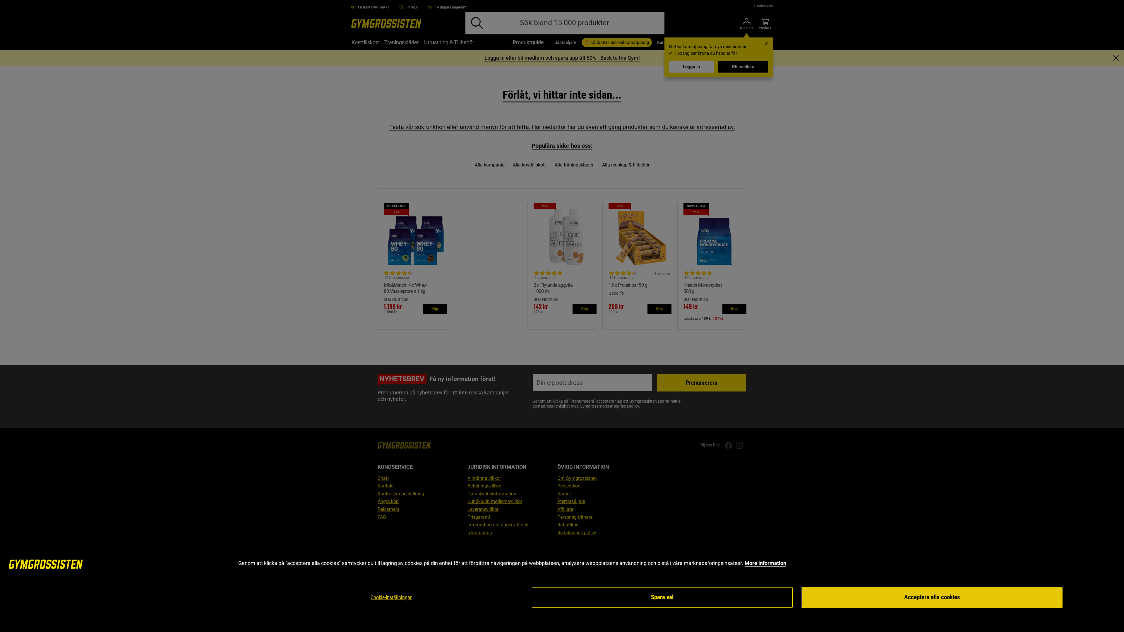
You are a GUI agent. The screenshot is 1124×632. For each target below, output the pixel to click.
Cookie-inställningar (391, 597)
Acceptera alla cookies (932, 597)
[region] (562, 584)
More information (765, 563)
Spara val (662, 597)
